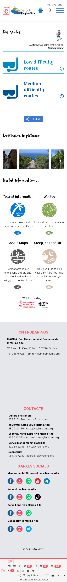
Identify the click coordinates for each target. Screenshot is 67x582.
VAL (49, 4)
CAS (54, 4)
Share (33, 119)
